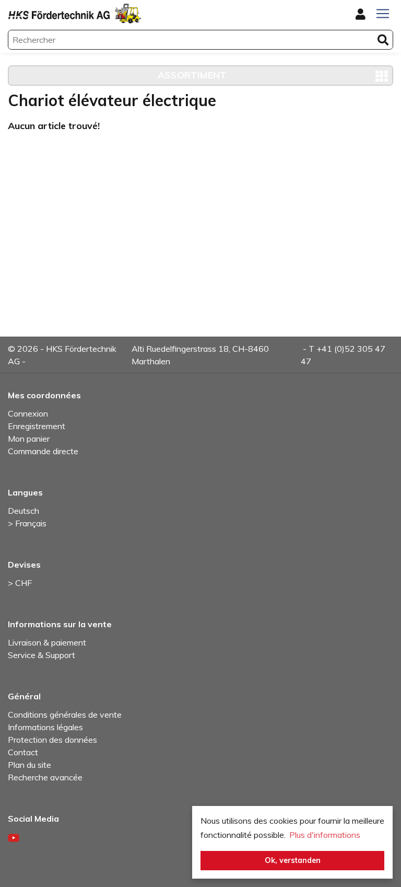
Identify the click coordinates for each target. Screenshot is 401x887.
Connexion (28, 413)
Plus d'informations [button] (324, 835)
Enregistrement (36, 426)
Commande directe (43, 451)
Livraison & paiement (47, 642)
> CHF (20, 583)
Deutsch (23, 510)
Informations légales (45, 727)
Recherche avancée (45, 777)
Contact (23, 752)
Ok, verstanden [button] (293, 860)
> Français (27, 523)
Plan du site (29, 764)
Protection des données (52, 739)
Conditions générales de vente (65, 714)
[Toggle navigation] (383, 13)
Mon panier (29, 438)
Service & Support (41, 655)
